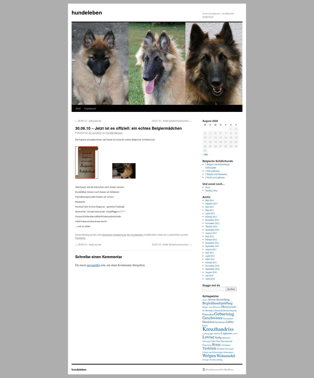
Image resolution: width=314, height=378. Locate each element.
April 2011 (210, 255)
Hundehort (208, 322)
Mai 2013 (209, 210)
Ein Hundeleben (135, 234)
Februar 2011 (211, 262)
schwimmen (225, 345)
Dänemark (219, 310)
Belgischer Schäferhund (114, 234)
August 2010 (211, 272)
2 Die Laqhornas (212, 170)
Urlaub (205, 352)
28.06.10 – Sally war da (88, 120)
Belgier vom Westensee (211, 307)
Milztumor (226, 337)
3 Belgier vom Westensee (216, 174)
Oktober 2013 (211, 203)
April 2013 (210, 213)
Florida (226, 310)
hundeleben (87, 12)
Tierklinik (209, 348)
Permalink (80, 237)
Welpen (209, 355)
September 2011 (212, 245)
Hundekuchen (220, 322)
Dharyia (225, 306)
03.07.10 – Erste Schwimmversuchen (172, 120)
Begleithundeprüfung (217, 303)
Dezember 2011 (212, 242)
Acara (204, 299)
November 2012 (212, 223)
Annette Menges (114, 132)
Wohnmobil (225, 355)
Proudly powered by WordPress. (220, 369)
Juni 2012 (209, 236)
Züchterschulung (216, 359)
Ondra (218, 341)
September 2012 (212, 229)
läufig (218, 337)
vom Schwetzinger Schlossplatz (220, 352)
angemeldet (93, 265)
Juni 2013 (209, 206)
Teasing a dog (211, 190)
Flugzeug (233, 310)
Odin (213, 341)
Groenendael (228, 318)
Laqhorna (226, 333)
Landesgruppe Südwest (211, 333)
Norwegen (206, 341)
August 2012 (211, 232)
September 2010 (212, 268)
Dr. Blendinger (208, 310)
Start (78, 108)
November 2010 (212, 265)
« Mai (205, 154)
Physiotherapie (226, 341)
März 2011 (210, 259)
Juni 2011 (209, 252)
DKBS (233, 307)
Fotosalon (208, 314)
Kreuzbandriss (218, 328)
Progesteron (207, 345)
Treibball (220, 348)
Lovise (208, 337)
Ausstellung (223, 299)
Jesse (207, 187)
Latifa (235, 333)
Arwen (212, 299)
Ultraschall (229, 348)
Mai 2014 (209, 200)
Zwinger (205, 359)
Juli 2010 (209, 275)
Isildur (230, 322)
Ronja (216, 344)
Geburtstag (224, 314)
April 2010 (210, 278)
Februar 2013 (211, 216)
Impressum (90, 108)
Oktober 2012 (211, 226)
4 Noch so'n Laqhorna (214, 177)
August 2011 (211, 249)
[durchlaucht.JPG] (124, 178)
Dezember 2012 (212, 219)
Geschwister (212, 317)
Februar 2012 (211, 239)
